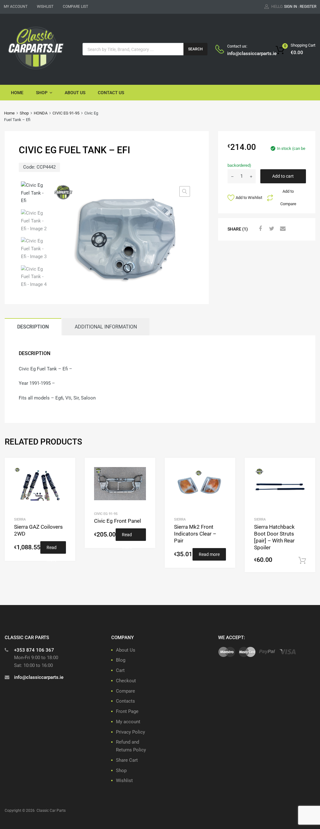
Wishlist (124, 780)
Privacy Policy (130, 732)
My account (128, 722)
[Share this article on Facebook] (260, 229)
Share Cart (127, 760)
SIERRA (20, 519)
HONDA (41, 113)
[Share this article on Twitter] (271, 229)
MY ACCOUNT (16, 6)
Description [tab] (33, 327)
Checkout (126, 681)
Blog (120, 660)
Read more (52, 549)
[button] (184, 191)
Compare (125, 691)
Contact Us (111, 92)
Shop (42, 92)
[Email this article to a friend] (282, 229)
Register (308, 6)
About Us (75, 92)
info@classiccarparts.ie (242, 53)
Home (17, 92)
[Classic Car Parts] (36, 71)
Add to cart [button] (302, 561)
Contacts (125, 701)
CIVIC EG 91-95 (65, 113)
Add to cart (283, 176)
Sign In (290, 6)
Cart (120, 670)
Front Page (127, 711)
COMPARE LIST (75, 6)
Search (195, 49)
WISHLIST (45, 6)
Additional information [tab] (106, 327)
